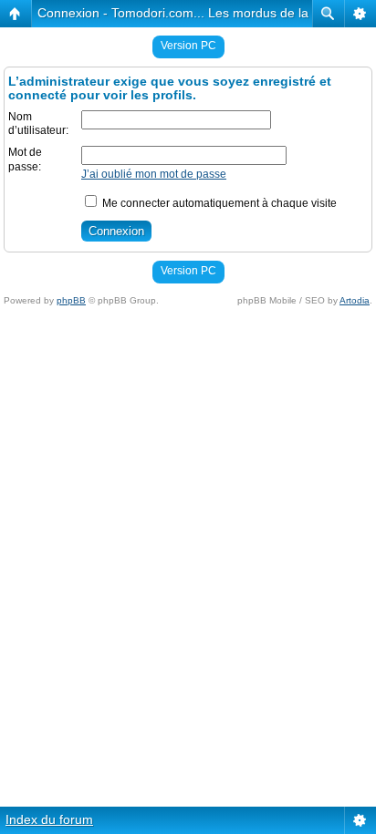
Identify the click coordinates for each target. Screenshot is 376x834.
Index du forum (49, 819)
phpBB (71, 300)
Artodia (354, 300)
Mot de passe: (25, 159)
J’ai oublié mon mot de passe (153, 174)
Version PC (188, 45)
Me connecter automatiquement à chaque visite (218, 203)
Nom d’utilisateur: (38, 124)
